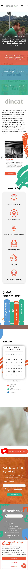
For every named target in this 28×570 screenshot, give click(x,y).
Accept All (14, 558)
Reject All (14, 566)
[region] (14, 555)
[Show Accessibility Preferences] (23, 565)
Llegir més (10, 174)
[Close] (26, 541)
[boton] (1, 6)
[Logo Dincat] (12, 8)
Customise (14, 562)
